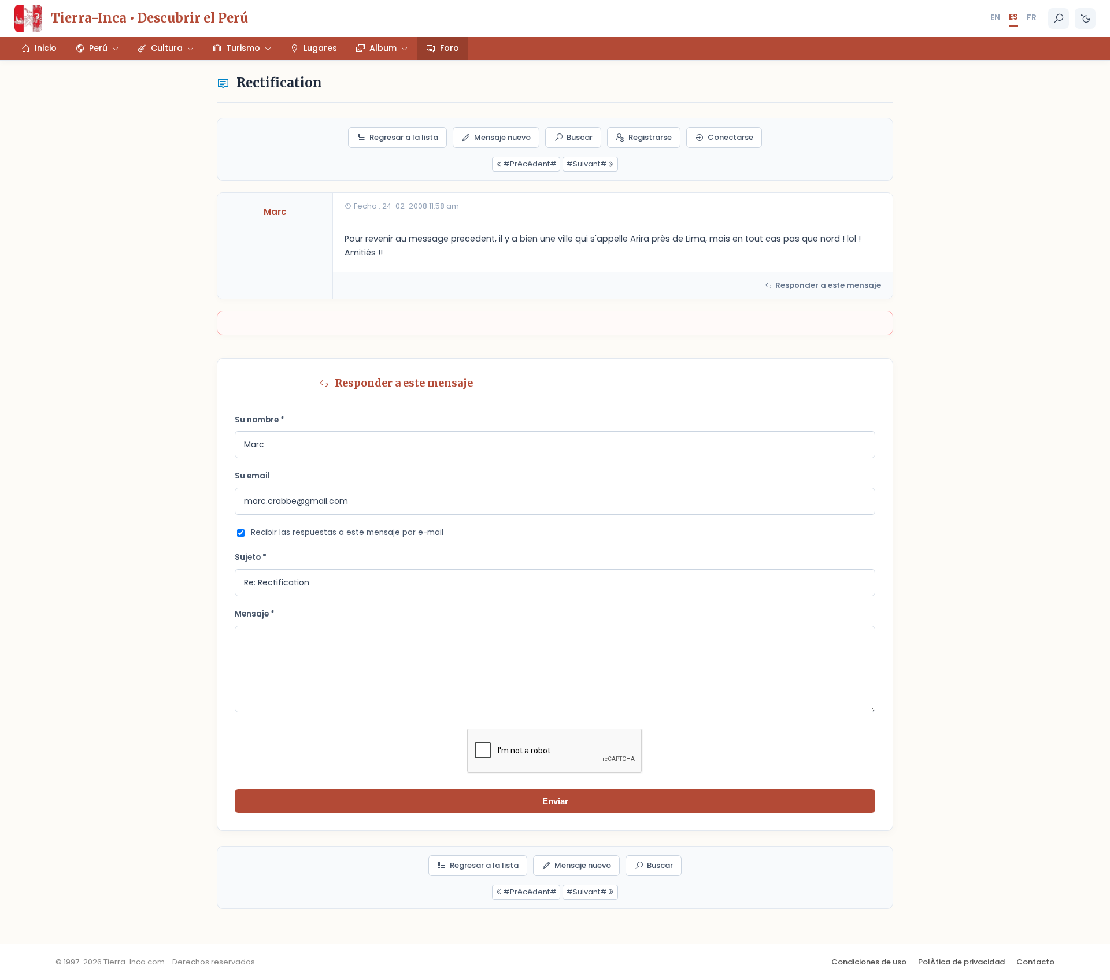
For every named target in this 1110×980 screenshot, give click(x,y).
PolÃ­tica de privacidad (961, 961)
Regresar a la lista (403, 137)
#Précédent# (530, 163)
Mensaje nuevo (502, 137)
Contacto (1035, 961)
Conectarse (730, 137)
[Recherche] (1058, 18)
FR (1032, 17)
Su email (252, 475)
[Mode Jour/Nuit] (1085, 18)
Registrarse (650, 137)
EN (995, 17)
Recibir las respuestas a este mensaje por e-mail (347, 532)
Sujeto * (251, 557)
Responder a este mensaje (828, 285)
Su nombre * (259, 419)
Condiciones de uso (868, 961)
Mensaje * (255, 613)
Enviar (555, 801)
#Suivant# (586, 163)
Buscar (580, 137)
